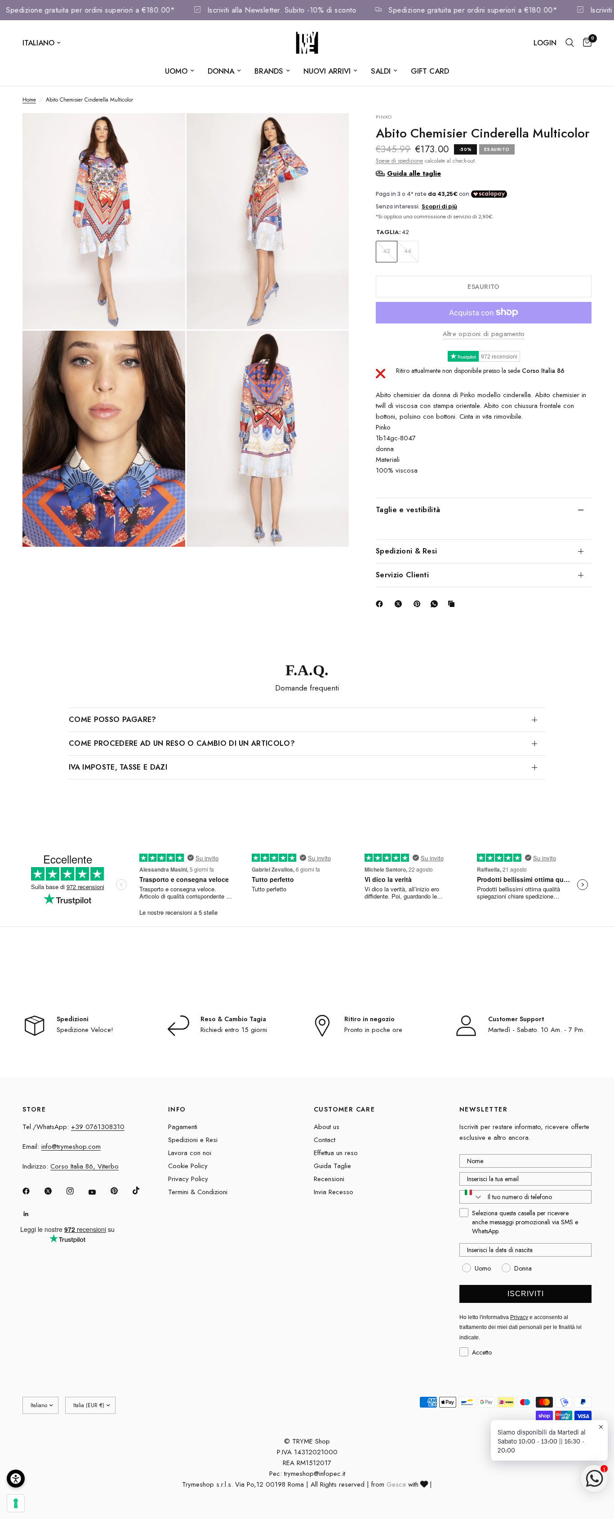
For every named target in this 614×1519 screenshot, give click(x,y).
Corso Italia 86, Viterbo (84, 1166)
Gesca (396, 1484)
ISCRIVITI (525, 1294)
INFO (177, 1109)
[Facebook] (381, 603)
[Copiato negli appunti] (453, 603)
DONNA (221, 71)
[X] (400, 603)
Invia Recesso (333, 1192)
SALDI (381, 71)
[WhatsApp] (436, 603)
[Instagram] (76, 1191)
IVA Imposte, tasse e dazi (118, 767)
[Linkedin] (32, 1214)
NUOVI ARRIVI (327, 71)
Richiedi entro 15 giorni (233, 1030)
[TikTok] (142, 1190)
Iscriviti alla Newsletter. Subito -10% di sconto (297, 10)
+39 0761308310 (98, 1127)
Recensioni (329, 1179)
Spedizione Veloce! (85, 1030)
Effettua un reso (336, 1153)
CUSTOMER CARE (344, 1109)
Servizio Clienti (402, 575)
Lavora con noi (189, 1153)
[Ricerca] (569, 43)
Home (29, 100)
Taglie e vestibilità (408, 510)
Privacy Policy (188, 1179)
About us (326, 1127)
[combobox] (471, 1197)
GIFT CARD (430, 71)
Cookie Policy (188, 1166)
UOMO (176, 71)
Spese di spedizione (399, 160)
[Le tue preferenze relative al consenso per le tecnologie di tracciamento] (15, 1503)
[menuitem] (179, 71)
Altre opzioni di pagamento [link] (484, 333)
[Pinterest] (419, 603)
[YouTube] (98, 1192)
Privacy (519, 1317)
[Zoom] (166, 132)
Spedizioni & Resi (406, 551)
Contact (324, 1140)
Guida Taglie (332, 1166)
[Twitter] (54, 1191)
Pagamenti (182, 1127)
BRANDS (268, 71)
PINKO (384, 116)
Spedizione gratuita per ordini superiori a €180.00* (106, 10)
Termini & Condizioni (197, 1192)
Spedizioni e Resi (193, 1140)
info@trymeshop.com (71, 1146)
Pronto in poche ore (373, 1030)
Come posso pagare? (112, 719)
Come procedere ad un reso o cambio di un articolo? (182, 743)
